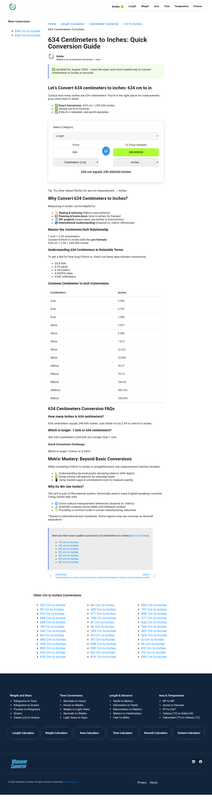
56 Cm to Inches (153, 644)
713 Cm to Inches (153, 653)
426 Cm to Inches (53, 644)
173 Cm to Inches (52, 614)
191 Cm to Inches (102, 627)
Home (52, 24)
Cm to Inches (139, 535)
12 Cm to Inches (152, 640)
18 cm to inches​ (68, 545)
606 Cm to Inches (154, 657)
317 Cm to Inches (103, 640)
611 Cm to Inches (52, 609)
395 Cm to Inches (103, 609)
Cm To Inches (132, 24)
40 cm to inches (68, 555)
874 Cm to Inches (103, 657)
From (76, 144)
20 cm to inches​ (68, 548)
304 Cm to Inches (154, 635)
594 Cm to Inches (154, 605)
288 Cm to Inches (52, 622)
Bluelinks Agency (71, 782)
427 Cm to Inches (52, 605)
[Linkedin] (193, 761)
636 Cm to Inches (27, 31)
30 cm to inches (68, 552)
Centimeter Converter (104, 24)
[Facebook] (200, 761)
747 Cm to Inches (154, 609)
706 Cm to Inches (103, 618)
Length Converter (72, 24)
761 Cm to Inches (52, 627)
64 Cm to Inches (52, 635)
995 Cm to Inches (103, 648)
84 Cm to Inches (102, 605)
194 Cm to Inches (103, 653)
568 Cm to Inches (52, 618)
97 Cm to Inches (102, 622)
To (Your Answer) (136, 144)
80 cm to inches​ (68, 562)
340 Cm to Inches (53, 631)
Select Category (63, 127)
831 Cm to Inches (153, 648)
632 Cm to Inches (154, 622)
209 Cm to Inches (52, 653)
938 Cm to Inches (103, 644)
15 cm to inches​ (68, 542)
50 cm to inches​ (68, 558)
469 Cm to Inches (53, 640)
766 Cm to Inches (154, 627)
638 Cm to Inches (27, 35)
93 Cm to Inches (102, 635)
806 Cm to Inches (154, 614)
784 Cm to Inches (103, 631)
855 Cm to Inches (52, 648)
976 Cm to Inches (52, 657)
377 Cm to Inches (103, 614)
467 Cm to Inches (154, 631)
